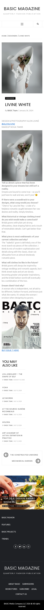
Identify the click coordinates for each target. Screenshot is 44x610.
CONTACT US (21, 594)
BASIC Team (13, 111)
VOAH (5, 387)
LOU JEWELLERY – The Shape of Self (12, 375)
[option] (22, 492)
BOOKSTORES (11, 589)
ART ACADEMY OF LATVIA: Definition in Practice (12, 435)
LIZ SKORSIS (7, 398)
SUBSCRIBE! (24, 589)
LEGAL (34, 589)
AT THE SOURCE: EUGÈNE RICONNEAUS (13, 410)
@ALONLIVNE (8, 124)
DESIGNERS (10, 98)
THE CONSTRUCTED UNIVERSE (24, 455)
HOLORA (6, 422)
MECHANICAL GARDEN (22, 461)
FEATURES (6, 525)
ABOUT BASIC (14, 584)
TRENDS (5, 539)
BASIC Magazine (22, 9)
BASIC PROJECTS (9, 532)
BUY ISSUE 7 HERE (10, 350)
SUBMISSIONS (28, 584)
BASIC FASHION (8, 518)
